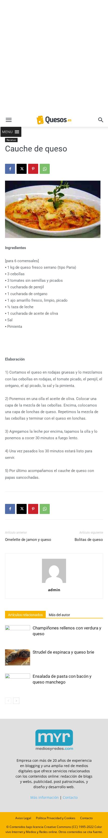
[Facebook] (10, 169)
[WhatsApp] (45, 169)
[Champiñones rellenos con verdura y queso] (17, 633)
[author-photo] (54, 583)
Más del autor (59, 615)
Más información (44, 797)
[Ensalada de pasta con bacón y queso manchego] (17, 681)
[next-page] (16, 701)
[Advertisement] (54, 57)
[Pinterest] (33, 169)
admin (54, 589)
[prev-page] (8, 701)
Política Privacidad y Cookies (55, 818)
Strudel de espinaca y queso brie (63, 652)
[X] (22, 169)
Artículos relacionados (25, 615)
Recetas (11, 140)
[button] (9, 120)
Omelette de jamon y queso (28, 539)
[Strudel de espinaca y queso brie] (17, 657)
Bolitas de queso (89, 539)
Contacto (70, 797)
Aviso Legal (23, 818)
